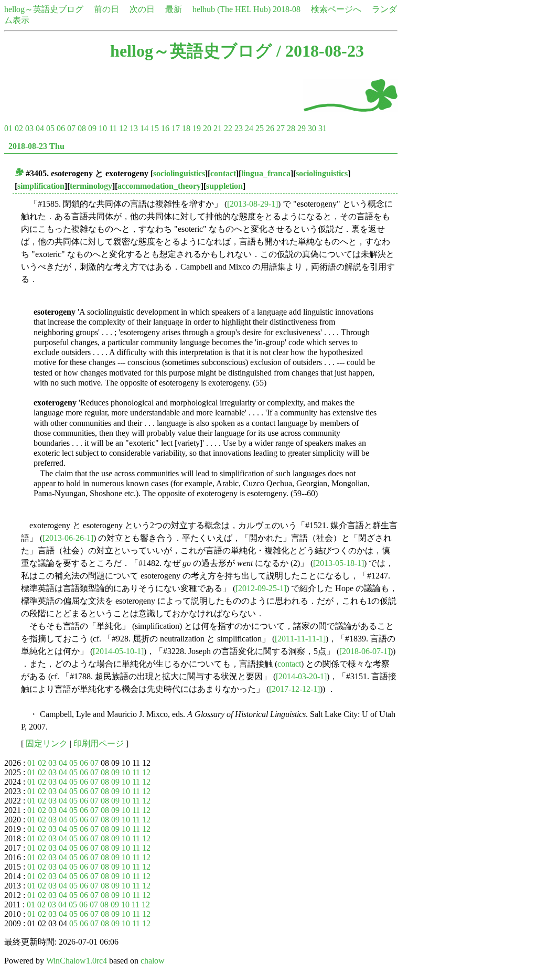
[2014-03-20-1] (301, 676)
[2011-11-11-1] (300, 638)
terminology (91, 185)
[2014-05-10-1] (118, 651)
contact (223, 173)
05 (50, 128)
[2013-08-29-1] (252, 203)
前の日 (106, 9)
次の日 (142, 9)
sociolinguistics (179, 173)
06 (61, 128)
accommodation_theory (159, 185)
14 (144, 128)
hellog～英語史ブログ (43, 9)
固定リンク (47, 743)
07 (71, 128)
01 (8, 128)
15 (155, 128)
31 (322, 128)
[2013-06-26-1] (67, 537)
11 (113, 128)
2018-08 (286, 9)
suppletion (224, 185)
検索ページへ (336, 9)
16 (165, 128)
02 (19, 128)
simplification (41, 185)
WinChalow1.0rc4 (76, 960)
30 (312, 128)
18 (186, 128)
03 (29, 128)
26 (270, 128)
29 (301, 128)
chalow (153, 960)
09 (92, 128)
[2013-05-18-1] (338, 563)
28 (291, 128)
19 (196, 128)
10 (103, 128)
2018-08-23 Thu (36, 146)
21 (217, 128)
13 (134, 128)
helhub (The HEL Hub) (231, 9)
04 (40, 128)
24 (249, 128)
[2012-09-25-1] (260, 588)
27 (280, 128)
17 (175, 128)
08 (82, 128)
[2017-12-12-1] (294, 688)
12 (123, 128)
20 (207, 128)
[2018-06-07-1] (364, 651)
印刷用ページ (98, 743)
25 (259, 128)
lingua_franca (266, 173)
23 (238, 128)
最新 (173, 9)
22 (228, 128)
